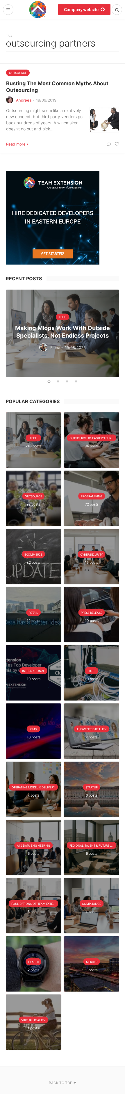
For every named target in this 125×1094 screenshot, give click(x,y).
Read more (16, 144)
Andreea (23, 100)
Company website (81, 9)
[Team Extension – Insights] (37, 9)
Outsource (18, 73)
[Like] (116, 144)
